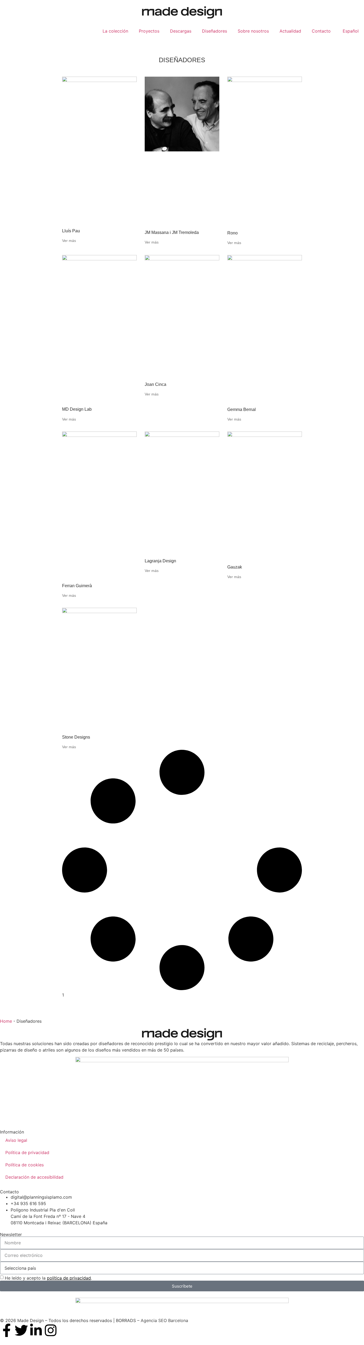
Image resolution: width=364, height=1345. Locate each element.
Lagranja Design (160, 561)
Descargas (180, 31)
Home (6, 1021)
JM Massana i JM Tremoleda (172, 232)
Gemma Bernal (241, 409)
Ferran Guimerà (77, 585)
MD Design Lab (77, 409)
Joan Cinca (155, 384)
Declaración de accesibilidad (34, 1177)
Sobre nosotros (253, 31)
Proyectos (149, 31)
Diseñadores (214, 31)
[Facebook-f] (6, 1330)
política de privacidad (69, 1278)
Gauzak (234, 567)
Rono (232, 233)
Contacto (321, 31)
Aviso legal (16, 1140)
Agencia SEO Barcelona (164, 1320)
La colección (115, 31)
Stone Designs (76, 737)
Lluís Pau (71, 231)
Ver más (69, 240)
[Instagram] (50, 1330)
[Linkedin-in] (36, 1330)
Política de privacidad (27, 1152)
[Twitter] (21, 1330)
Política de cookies (24, 1164)
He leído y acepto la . (48, 1278)
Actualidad (290, 31)
